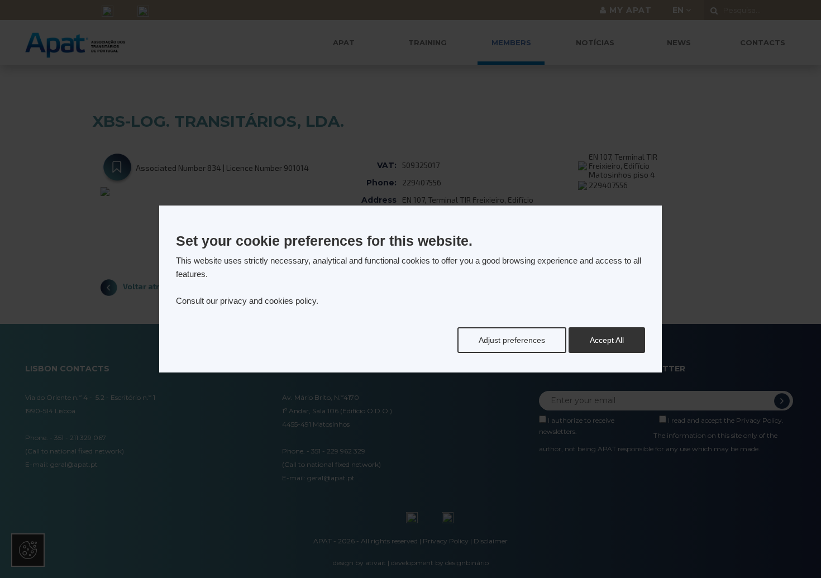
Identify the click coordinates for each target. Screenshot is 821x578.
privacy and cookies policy (268, 300)
